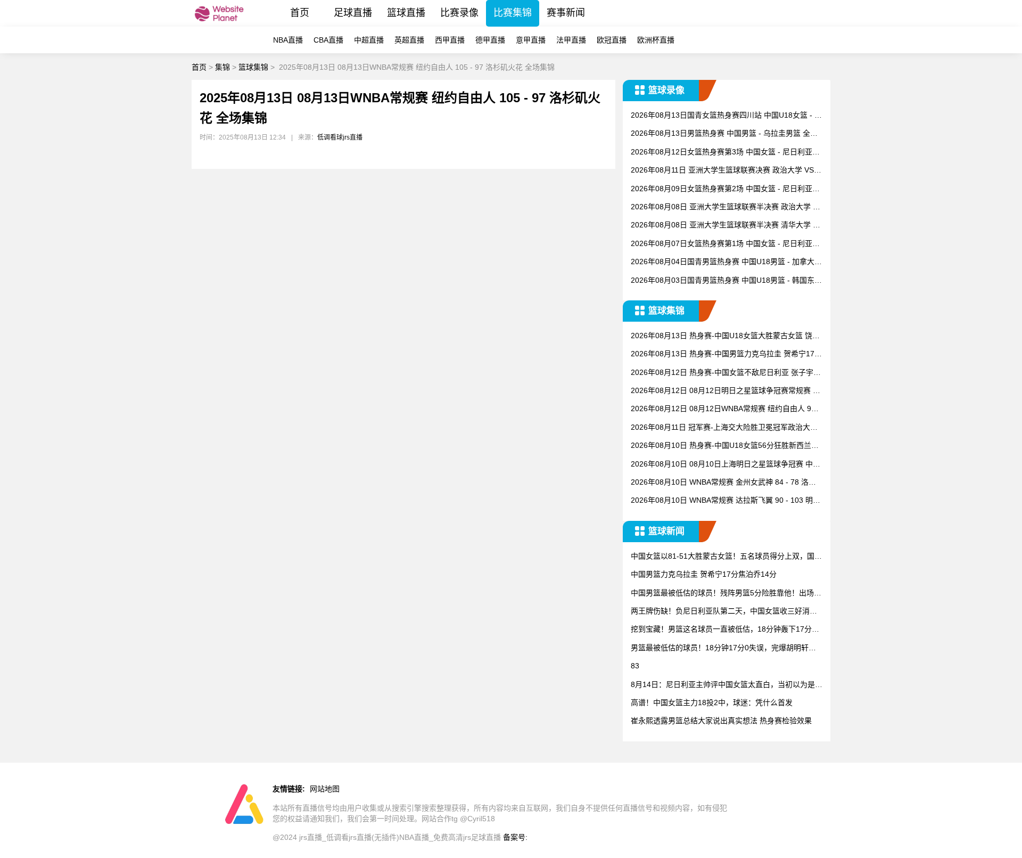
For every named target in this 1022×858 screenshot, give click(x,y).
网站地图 (325, 789)
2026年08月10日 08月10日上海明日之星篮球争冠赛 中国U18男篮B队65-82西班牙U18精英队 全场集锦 (725, 465)
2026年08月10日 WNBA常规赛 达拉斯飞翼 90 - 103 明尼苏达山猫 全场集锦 (725, 501)
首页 (299, 12)
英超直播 (409, 40)
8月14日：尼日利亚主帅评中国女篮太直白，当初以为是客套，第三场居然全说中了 (726, 685)
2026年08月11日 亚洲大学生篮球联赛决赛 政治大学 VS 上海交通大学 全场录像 (722, 171)
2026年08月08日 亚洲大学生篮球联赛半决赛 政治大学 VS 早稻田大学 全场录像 (726, 207)
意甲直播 (531, 40)
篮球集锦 (253, 67)
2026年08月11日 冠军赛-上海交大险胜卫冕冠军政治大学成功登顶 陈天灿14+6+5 (724, 428)
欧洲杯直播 (655, 40)
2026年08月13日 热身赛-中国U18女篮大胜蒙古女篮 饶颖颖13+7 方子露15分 (725, 336)
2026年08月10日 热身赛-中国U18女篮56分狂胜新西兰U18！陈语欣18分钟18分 (726, 446)
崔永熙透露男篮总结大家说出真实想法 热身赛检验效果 (721, 720)
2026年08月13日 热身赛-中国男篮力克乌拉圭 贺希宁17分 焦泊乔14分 (726, 354)
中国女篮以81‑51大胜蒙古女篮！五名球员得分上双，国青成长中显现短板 (726, 557)
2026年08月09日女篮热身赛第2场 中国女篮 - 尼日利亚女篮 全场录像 (725, 189)
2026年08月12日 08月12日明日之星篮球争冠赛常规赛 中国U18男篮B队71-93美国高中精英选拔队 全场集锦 (725, 391)
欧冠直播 (612, 40)
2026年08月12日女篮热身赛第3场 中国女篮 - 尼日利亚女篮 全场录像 (725, 153)
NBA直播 (288, 40)
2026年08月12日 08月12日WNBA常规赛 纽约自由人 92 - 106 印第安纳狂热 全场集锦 (725, 409)
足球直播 (353, 12)
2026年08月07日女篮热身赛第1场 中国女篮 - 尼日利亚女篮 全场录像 (725, 244)
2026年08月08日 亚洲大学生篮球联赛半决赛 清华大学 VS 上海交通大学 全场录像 (726, 225)
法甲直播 (571, 40)
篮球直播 (406, 12)
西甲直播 (450, 40)
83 (635, 665)
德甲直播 (490, 40)
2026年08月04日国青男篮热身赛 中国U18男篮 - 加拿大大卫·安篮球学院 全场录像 (726, 262)
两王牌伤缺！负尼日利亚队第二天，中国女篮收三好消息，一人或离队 (720, 612)
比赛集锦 (512, 12)
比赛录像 (459, 12)
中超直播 (369, 40)
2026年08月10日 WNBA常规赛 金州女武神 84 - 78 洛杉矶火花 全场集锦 (723, 483)
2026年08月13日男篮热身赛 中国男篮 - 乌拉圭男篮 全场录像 (724, 134)
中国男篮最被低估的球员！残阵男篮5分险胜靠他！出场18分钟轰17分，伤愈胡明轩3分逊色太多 (726, 594)
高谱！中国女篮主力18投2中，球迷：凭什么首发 (712, 702)
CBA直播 (328, 40)
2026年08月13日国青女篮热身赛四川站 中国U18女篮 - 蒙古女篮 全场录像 (726, 116)
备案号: (515, 837)
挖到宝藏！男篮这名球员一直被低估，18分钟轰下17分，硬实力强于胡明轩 (725, 630)
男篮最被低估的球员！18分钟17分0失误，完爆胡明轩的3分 (725, 648)
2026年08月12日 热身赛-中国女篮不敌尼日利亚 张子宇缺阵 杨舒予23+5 (726, 373)
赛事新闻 (566, 12)
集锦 (222, 67)
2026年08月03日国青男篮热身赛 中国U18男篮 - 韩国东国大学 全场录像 (726, 281)
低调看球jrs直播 (339, 137)
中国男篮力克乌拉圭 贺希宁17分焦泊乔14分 (704, 574)
